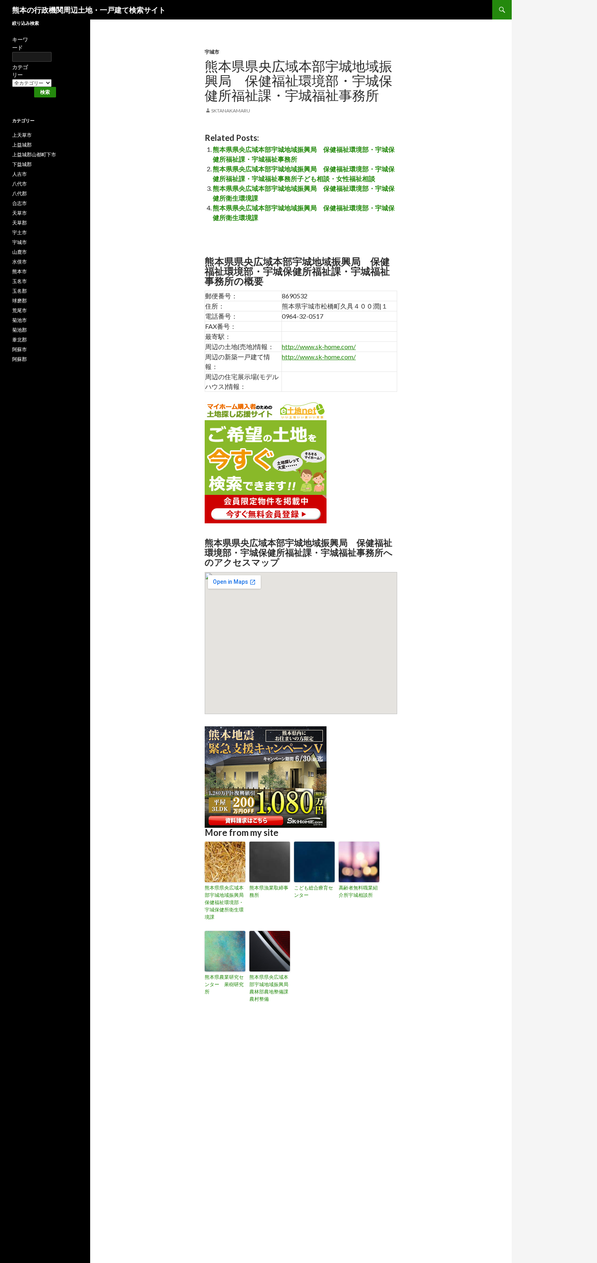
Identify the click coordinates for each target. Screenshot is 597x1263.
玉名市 (19, 281)
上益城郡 (22, 145)
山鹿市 (19, 252)
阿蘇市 (19, 349)
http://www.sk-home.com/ (319, 346)
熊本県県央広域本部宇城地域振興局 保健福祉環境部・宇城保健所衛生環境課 (225, 902)
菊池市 (19, 320)
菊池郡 (19, 330)
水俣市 (19, 262)
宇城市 (212, 52)
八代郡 (19, 193)
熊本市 (19, 271)
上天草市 (22, 135)
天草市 (19, 213)
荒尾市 (19, 310)
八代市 (19, 184)
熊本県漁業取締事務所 (268, 891)
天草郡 (19, 223)
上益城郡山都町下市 (34, 154)
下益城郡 (22, 164)
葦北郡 (19, 340)
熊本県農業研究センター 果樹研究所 (224, 984)
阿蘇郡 (19, 359)
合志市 (19, 203)
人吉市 (19, 174)
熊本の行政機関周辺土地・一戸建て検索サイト (89, 9)
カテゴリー (20, 71)
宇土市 (19, 232)
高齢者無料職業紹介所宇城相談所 (358, 891)
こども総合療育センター (313, 891)
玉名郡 (19, 291)
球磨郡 (19, 301)
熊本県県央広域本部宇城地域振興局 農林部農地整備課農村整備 (269, 988)
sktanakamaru (230, 111)
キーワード (20, 44)
